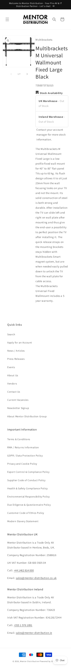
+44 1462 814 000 (24, 570)
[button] (7, 19)
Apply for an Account (19, 342)
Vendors (12, 383)
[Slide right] (27, 74)
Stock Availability (51, 93)
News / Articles (16, 350)
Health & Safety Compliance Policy (27, 488)
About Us (12, 375)
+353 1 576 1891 (23, 625)
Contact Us (13, 391)
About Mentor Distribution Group (27, 416)
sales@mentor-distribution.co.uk (36, 578)
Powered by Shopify (49, 661)
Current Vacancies (17, 399)
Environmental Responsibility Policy (28, 496)
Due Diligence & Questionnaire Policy (29, 504)
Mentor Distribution (29, 661)
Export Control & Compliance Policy (28, 472)
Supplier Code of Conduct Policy (26, 480)
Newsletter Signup (18, 408)
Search (11, 334)
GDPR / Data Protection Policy (25, 455)
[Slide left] (11, 74)
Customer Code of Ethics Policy (25, 513)
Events (11, 367)
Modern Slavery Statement (22, 521)
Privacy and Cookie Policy (22, 463)
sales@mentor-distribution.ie (34, 632)
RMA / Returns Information (23, 447)
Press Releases (16, 358)
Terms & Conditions (18, 439)
